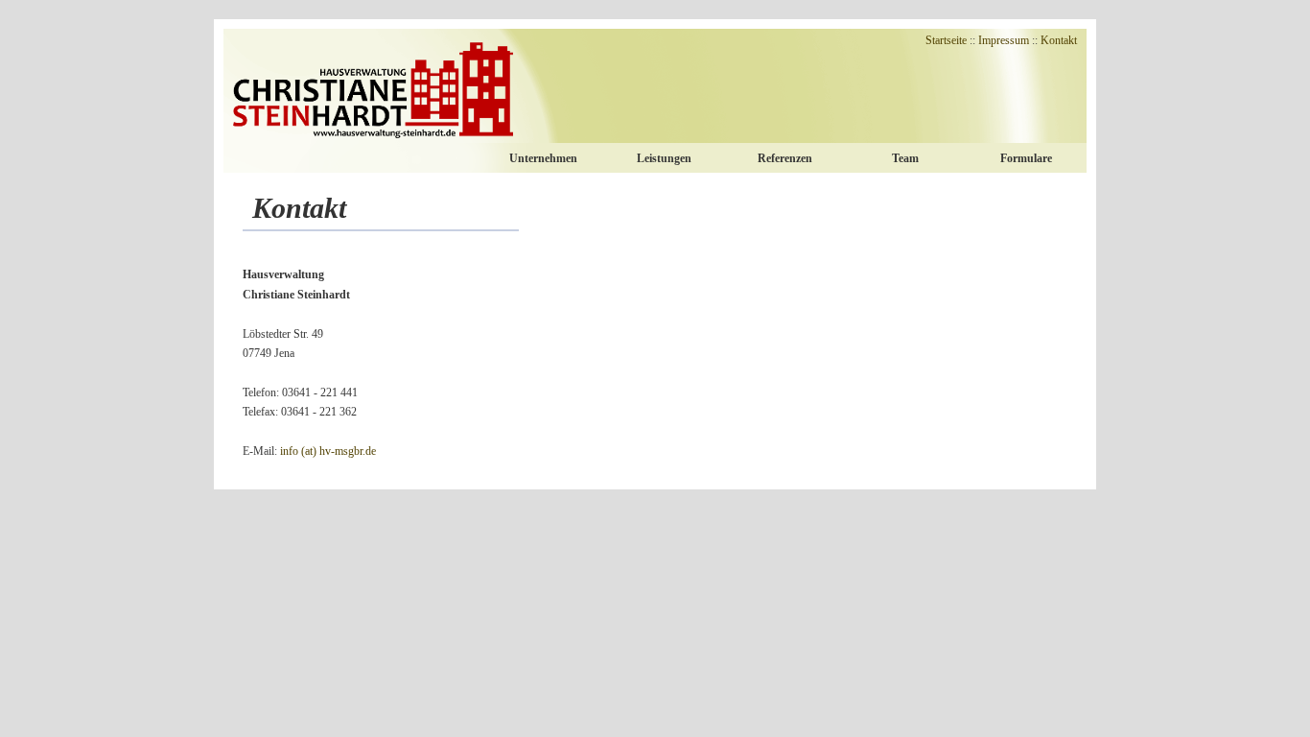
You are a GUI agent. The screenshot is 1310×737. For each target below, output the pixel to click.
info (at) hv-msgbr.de (328, 451)
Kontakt (1059, 40)
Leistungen (664, 158)
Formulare (1026, 158)
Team (905, 158)
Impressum (1003, 40)
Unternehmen (543, 158)
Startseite (946, 40)
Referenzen (785, 158)
